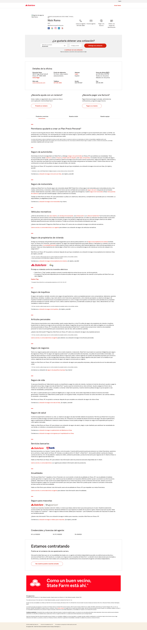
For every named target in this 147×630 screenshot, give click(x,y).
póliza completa (61, 608)
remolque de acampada (66, 215)
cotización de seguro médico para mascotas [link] (51, 519)
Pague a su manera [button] (91, 106)
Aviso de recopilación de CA (47, 624)
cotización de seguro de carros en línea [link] (50, 174)
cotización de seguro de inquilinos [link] (48, 309)
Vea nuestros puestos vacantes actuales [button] (47, 563)
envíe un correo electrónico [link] (44, 463)
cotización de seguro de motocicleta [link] (49, 201)
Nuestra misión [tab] (73, 116)
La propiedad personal (49, 245)
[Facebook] (49, 28)
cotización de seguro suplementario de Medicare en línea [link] (55, 430)
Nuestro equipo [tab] (104, 116)
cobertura (48, 157)
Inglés (76, 74)
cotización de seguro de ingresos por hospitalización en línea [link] (56, 433)
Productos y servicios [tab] (42, 116)
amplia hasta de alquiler (69, 157)
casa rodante (53, 215)
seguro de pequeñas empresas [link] (56, 370)
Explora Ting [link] (34, 279)
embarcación (80, 215)
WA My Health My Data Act (32, 624)
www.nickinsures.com (38, 83)
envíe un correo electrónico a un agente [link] (47, 227)
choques (58, 157)
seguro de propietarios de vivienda (98, 241)
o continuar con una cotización (73, 50)
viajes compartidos (84, 157)
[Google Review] (52, 28)
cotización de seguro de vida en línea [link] (49, 402)
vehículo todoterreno (93, 215)
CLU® (49, 23)
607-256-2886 (58, 83)
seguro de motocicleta (96, 191)
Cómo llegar (36, 77)
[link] (91, 25)
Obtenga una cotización (95, 45)
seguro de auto (92, 190)
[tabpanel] (73, 75)
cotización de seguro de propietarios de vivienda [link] (53, 261)
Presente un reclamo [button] (41, 106)
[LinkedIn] (59, 28)
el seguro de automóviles (75, 156)
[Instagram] (56, 28)
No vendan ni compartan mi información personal (65, 624)
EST (107, 72)
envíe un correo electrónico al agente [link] (46, 337)
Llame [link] (33, 227)
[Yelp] (62, 28)
